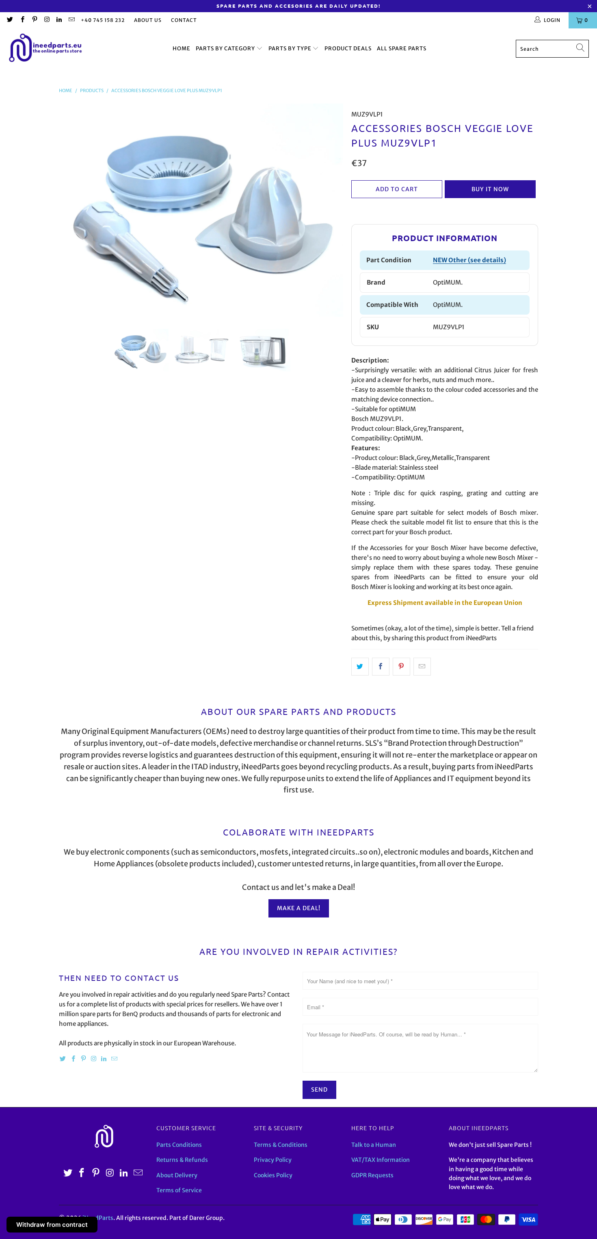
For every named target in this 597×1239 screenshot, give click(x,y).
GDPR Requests (372, 1175)
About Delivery (176, 1175)
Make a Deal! (298, 908)
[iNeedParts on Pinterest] (34, 20)
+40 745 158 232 (103, 20)
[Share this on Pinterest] (401, 667)
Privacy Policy (273, 1159)
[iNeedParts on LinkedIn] (58, 20)
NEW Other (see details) (469, 260)
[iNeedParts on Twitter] (9, 20)
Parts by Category (226, 48)
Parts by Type (290, 48)
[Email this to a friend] (422, 667)
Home (181, 48)
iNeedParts (97, 1218)
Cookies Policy (273, 1175)
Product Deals (348, 48)
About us (148, 20)
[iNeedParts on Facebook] (21, 20)
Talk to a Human (373, 1144)
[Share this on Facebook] (380, 667)
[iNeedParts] (45, 48)
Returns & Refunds (182, 1159)
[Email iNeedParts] (70, 20)
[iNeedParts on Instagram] (46, 20)
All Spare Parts (401, 48)
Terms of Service (179, 1190)
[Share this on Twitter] (360, 667)
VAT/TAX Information (380, 1159)
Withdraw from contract (52, 1224)
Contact (184, 20)
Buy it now (490, 189)
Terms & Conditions (280, 1144)
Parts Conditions (179, 1144)
